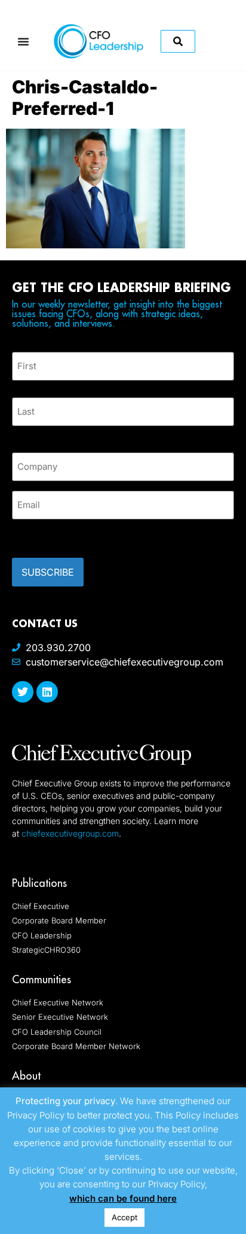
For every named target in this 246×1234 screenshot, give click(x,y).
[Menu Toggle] (23, 41)
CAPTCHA (36, 535)
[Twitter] (22, 692)
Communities (41, 979)
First (21, 387)
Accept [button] (124, 1217)
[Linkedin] (47, 692)
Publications (39, 883)
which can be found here (123, 1198)
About (26, 1076)
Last (20, 433)
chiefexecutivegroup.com (70, 833)
